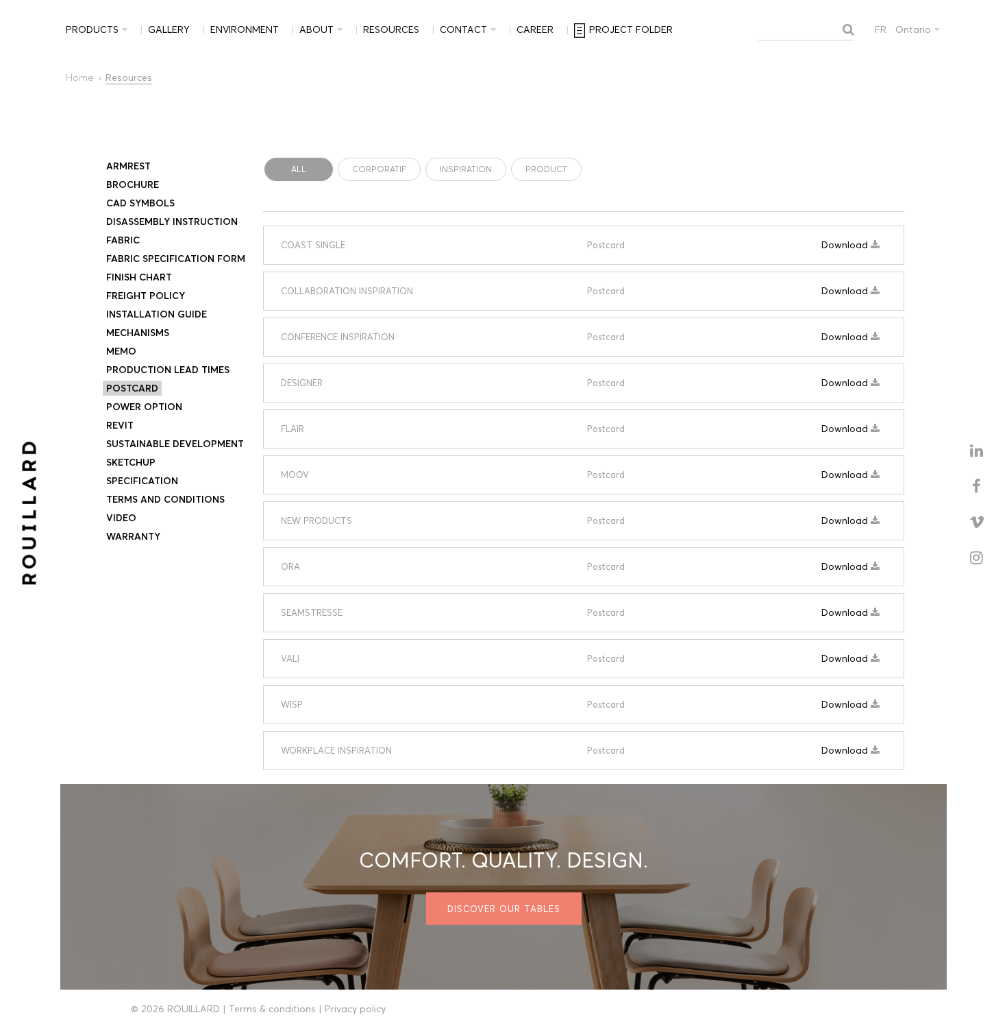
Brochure (132, 184)
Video (121, 518)
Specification (142, 481)
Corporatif (379, 169)
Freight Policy (145, 295)
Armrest (128, 166)
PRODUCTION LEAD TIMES (167, 369)
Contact (463, 29)
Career (535, 29)
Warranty (133, 536)
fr (880, 29)
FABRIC (123, 240)
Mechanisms (137, 332)
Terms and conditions (165, 499)
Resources (391, 29)
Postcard (132, 388)
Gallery (169, 29)
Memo (121, 351)
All (298, 169)
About (316, 29)
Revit (120, 425)
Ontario (913, 29)
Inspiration (466, 169)
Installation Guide (156, 314)
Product (546, 169)
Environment (244, 29)
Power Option (144, 407)
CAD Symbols (140, 203)
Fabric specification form (175, 258)
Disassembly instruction (172, 221)
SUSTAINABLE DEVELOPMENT (175, 444)
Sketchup (131, 462)
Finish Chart (139, 277)
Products (92, 29)
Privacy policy (355, 1009)
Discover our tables (503, 908)
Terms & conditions (272, 1009)
